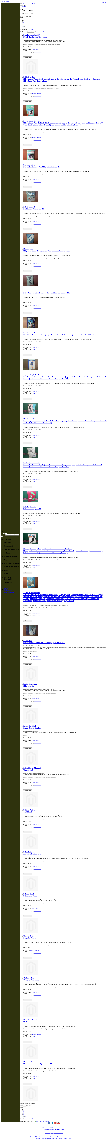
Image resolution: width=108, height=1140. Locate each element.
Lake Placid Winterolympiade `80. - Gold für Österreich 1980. (46, 293)
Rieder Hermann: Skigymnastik (30, 685)
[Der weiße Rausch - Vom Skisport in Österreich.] (30, 203)
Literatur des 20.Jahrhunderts (72, 1136)
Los (2, 536)
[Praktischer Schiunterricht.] (30, 245)
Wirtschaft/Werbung (62, 1138)
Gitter (32, 29)
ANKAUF (6, 588)
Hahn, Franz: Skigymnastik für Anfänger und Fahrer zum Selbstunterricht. (46, 250)
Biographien (46, 1136)
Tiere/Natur (54, 1138)
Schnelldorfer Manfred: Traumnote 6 (32, 769)
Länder (62, 1136)
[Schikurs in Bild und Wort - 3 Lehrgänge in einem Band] (30, 680)
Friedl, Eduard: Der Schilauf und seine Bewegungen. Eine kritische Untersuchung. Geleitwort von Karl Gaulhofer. (60, 334)
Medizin (38, 1138)
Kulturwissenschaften (55, 1136)
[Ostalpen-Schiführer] (30, 1016)
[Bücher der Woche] (28, 3)
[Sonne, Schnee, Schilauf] (30, 764)
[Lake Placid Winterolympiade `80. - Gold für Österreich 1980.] (30, 329)
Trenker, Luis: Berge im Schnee (29, 937)
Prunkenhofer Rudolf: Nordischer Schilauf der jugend (35, 36)
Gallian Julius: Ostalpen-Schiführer (31, 979)
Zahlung (46, 1129)
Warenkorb (23, 6)
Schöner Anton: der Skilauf (29, 811)
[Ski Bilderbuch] (30, 1058)
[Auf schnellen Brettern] (30, 890)
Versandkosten (37, 52)
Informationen (45, 1127)
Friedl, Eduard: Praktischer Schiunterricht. (33, 208)
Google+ (70, 1138)
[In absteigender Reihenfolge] (42, 31)
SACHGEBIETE (8, 590)
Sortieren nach (23, 31)
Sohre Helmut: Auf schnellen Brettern (32, 853)
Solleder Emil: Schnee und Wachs (30, 895)
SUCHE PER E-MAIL (9, 592)
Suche (2, 531)
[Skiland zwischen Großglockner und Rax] (30, 1100)
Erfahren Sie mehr (36, 49)
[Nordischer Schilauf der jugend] (30, 73)
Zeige (21, 16)
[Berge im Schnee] (30, 974)
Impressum (57, 1129)
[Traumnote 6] (30, 806)
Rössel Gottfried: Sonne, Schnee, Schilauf (32, 727)
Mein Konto (104, 2)
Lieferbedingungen (54, 1127)
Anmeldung (51, 1129)
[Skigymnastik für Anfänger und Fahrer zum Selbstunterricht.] (30, 287)
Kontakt (62, 1129)
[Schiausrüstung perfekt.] (30, 545)
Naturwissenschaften (46, 1138)
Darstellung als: (24, 29)
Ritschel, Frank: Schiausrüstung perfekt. (32, 508)
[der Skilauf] (30, 848)
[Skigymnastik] (30, 722)
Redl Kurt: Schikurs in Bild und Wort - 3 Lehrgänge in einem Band (44, 642)
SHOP (5, 589)
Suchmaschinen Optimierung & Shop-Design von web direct (54, 1133)
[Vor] (24, 26)
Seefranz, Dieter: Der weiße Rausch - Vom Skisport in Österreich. (41, 166)
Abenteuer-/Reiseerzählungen (36, 1136)
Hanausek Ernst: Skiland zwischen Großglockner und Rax (38, 1063)
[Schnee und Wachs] (30, 932)
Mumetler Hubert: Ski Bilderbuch (30, 1021)
